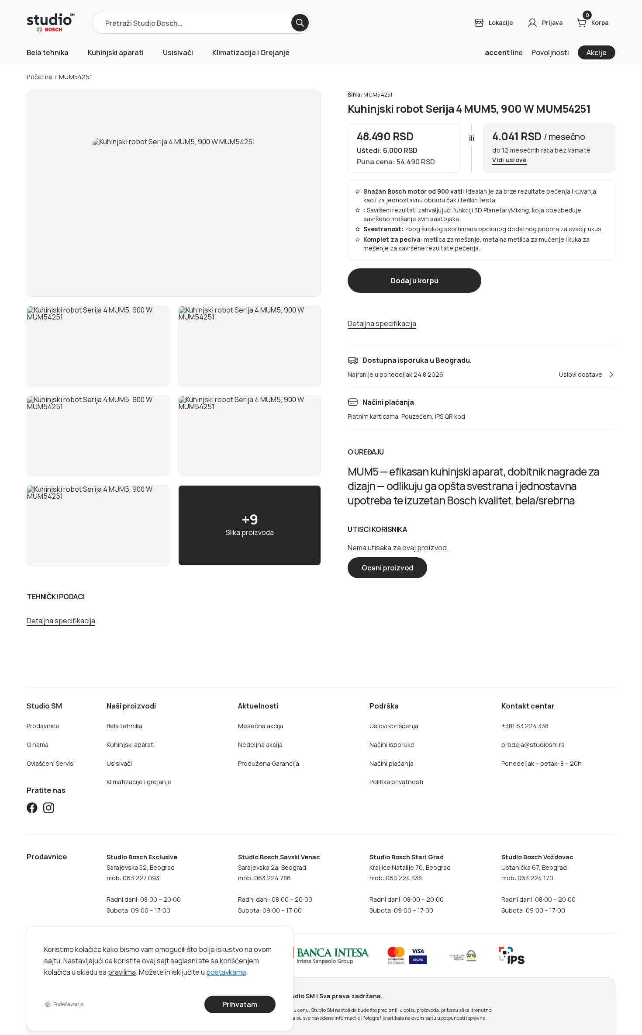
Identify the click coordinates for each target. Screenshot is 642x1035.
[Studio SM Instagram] (48, 809)
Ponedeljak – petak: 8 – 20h (541, 763)
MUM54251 (75, 77)
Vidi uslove (509, 160)
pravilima (122, 971)
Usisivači (178, 52)
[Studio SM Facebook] (32, 809)
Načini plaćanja (391, 763)
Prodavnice (43, 726)
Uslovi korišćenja (393, 726)
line (504, 52)
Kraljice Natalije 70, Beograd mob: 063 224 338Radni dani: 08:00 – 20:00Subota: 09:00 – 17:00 (410, 883)
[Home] (51, 22)
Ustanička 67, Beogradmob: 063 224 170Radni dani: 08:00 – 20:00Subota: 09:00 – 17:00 (538, 883)
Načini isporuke (391, 744)
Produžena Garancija (268, 763)
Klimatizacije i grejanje (139, 782)
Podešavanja (69, 1004)
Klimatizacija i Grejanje (251, 52)
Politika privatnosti (396, 782)
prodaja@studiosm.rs (533, 744)
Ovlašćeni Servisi (51, 763)
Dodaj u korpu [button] (414, 280)
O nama (37, 744)
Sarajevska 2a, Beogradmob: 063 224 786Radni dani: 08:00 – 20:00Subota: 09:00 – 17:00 (279, 883)
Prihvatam (240, 1004)
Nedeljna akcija (260, 744)
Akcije (597, 52)
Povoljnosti (550, 52)
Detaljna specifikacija (61, 621)
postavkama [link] (226, 971)
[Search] (300, 22)
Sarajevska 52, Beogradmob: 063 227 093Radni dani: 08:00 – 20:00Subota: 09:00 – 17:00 (144, 883)
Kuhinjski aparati (116, 52)
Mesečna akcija (260, 726)
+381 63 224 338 (525, 726)
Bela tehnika (48, 52)
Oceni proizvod (387, 568)
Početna (39, 77)
